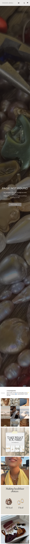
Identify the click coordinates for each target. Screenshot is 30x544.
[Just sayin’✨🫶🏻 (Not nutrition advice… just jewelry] (15, 500)
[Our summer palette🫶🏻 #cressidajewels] (15, 412)
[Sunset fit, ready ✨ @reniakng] (15, 471)
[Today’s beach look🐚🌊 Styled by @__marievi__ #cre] (15, 529)
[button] (19, 3)
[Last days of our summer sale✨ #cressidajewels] (15, 441)
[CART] (26, 2)
